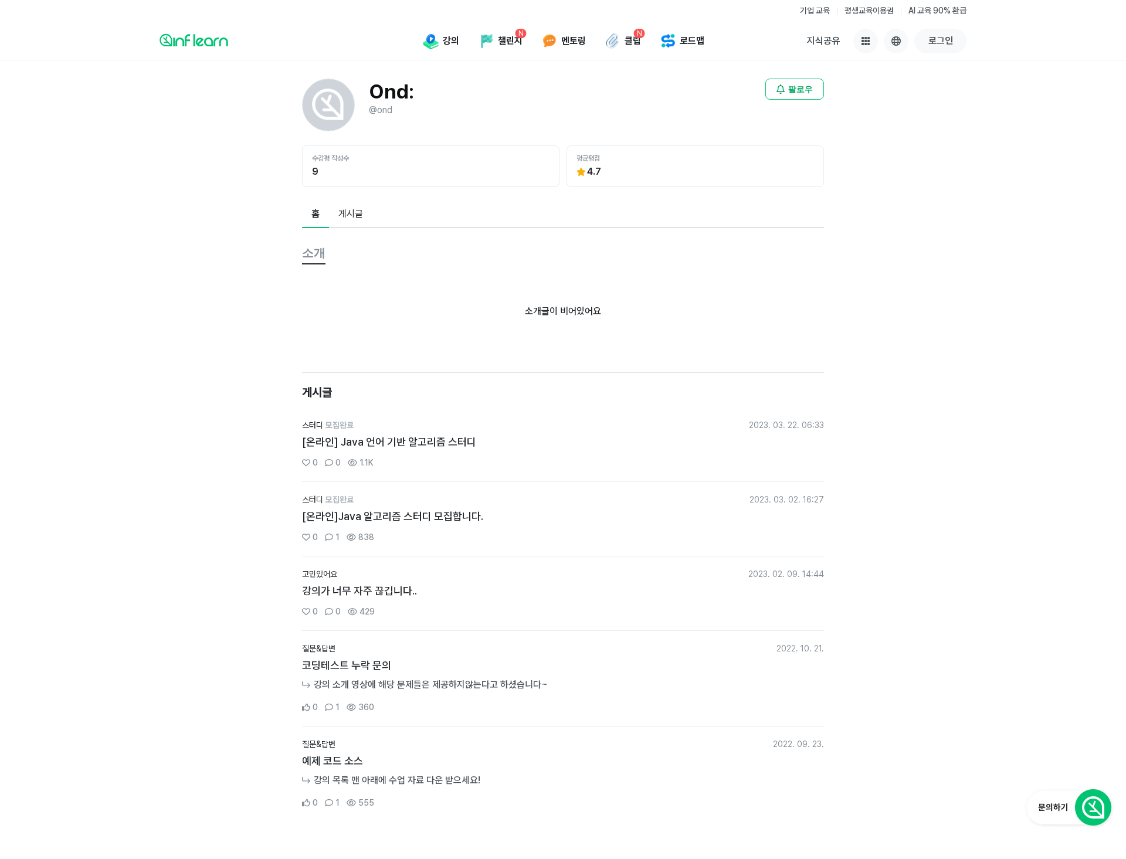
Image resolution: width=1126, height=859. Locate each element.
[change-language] (896, 41)
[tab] (315, 214)
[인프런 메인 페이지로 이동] (194, 40)
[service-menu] (865, 41)
